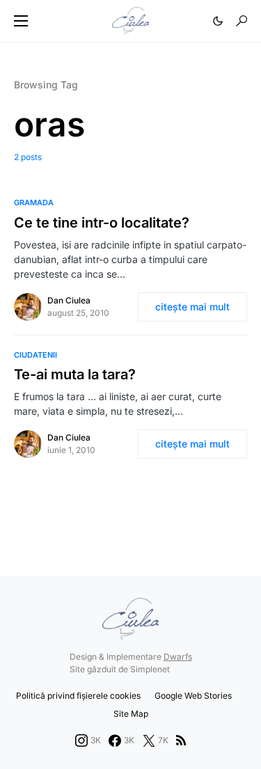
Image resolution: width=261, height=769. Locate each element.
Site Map (130, 713)
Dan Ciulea (68, 300)
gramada (34, 202)
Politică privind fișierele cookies (78, 695)
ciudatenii (35, 355)
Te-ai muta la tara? (75, 374)
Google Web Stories (193, 695)
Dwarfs (178, 656)
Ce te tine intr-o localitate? (101, 222)
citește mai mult (192, 306)
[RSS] (181, 740)
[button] (21, 20)
